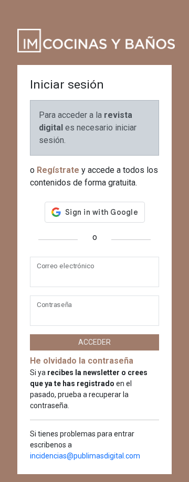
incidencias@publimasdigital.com (85, 456)
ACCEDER (94, 342)
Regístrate (58, 170)
